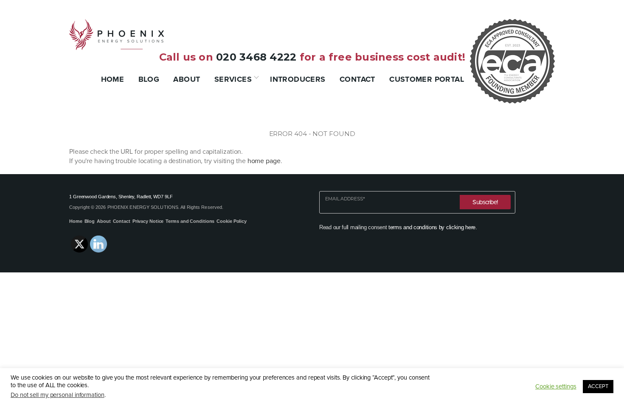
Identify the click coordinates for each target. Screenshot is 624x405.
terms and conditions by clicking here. (432, 227)
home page (264, 161)
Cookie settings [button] (555, 386)
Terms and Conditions (190, 221)
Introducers (297, 79)
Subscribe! (485, 202)
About (186, 79)
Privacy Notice (148, 221)
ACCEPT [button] (598, 386)
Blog (149, 79)
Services (233, 79)
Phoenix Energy (116, 34)
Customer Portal (426, 79)
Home (112, 79)
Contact (357, 79)
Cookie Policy (231, 221)
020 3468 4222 (256, 57)
